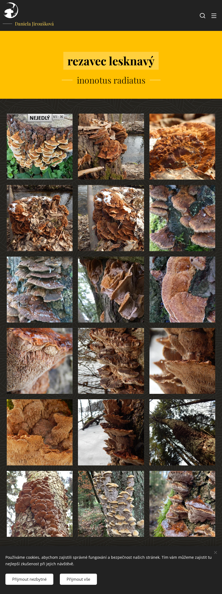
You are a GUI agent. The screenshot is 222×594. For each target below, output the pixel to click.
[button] (202, 15)
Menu (213, 15)
